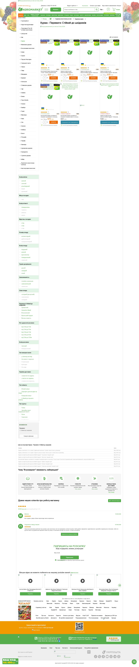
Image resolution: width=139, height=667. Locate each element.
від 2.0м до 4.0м (26, 332)
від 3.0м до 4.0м (26, 326)
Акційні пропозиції (24, 5)
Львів (95, 601)
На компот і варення (27, 359)
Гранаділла (24, 152)
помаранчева (25, 207)
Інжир (77, 12)
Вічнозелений (25, 313)
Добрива (112, 15)
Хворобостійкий (26, 310)
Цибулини (60, 15)
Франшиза (85, 5)
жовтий (23, 181)
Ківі (22, 37)
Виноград (54, 15)
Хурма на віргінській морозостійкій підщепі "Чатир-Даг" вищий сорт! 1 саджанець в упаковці (109, 116)
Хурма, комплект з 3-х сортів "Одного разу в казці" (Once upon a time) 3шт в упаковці (41, 452)
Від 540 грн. (117, 455)
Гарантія (58, 615)
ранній (23, 268)
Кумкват (23, 78)
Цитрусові (24, 33)
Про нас (43, 615)
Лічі (22, 122)
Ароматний (24, 307)
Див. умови (78, 489)
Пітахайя (23, 137)
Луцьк (116, 601)
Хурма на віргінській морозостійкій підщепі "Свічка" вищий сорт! (35, 464)
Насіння (43, 15)
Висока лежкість (26, 318)
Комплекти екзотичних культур (27, 163)
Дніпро (66, 601)
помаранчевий (25, 257)
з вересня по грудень (27, 375)
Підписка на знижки (96, 615)
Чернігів (95, 603)
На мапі (95, 639)
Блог (37, 615)
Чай (22, 89)
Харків (54, 601)
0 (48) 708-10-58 (42, 641)
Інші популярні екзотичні (28, 168)
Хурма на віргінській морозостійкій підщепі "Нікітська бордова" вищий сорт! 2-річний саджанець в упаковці (89, 72)
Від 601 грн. (117, 459)
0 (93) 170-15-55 (52, 639)
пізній (23, 273)
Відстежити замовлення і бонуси (111, 5)
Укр (101, 9)
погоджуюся (61, 560)
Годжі (22, 111)
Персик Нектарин (26, 59)
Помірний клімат (26, 395)
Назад (44, 19)
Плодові (66, 15)
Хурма (23, 41)
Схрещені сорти (26, 63)
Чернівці (114, 607)
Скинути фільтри (28, 436)
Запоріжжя (74, 601)
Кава (22, 118)
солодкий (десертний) (27, 294)
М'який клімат (25, 389)
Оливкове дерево (26, 85)
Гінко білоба (24, 100)
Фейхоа (23, 130)
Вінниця (101, 601)
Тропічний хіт (25, 21)
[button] (46, 65)
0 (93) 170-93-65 (51, 5)
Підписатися (69, 557)
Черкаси (81, 601)
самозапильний (26, 284)
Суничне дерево (26, 155)
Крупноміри (100, 15)
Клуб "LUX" (86, 615)
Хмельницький (86, 603)
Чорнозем (24, 417)
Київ (47, 601)
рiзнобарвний (25, 186)
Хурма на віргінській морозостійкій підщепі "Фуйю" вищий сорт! (35, 461)
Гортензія (73, 12)
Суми (77, 603)
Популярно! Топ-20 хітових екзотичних (26, 29)
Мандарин (24, 74)
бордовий (24, 249)
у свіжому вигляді (26, 356)
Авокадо (23, 144)
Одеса (60, 601)
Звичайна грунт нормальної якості (24, 411)
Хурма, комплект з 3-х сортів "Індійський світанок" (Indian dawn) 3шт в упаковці (39, 450)
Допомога (54, 618)
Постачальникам (93, 618)
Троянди (48, 15)
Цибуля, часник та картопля (35, 15)
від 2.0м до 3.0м (26, 329)
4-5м (22, 223)
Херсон (88, 601)
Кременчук (63, 610)
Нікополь (57, 603)
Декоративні (88, 15)
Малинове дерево (26, 44)
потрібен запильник (27, 281)
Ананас (23, 104)
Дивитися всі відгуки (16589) (69, 534)
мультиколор (25, 254)
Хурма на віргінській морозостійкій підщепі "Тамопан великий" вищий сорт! (38, 466)
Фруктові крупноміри (27, 24)
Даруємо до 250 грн (111, 615)
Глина (23, 407)
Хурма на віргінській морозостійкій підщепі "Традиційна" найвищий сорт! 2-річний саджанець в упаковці (69, 72)
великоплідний (25, 236)
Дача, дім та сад (117, 15)
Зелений (24, 346)
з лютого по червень (27, 378)
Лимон (23, 67)
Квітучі (82, 15)
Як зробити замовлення (91, 648)
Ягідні (71, 15)
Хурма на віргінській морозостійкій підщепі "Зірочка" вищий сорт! (35, 457)
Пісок (23, 414)
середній (24, 270)
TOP (28, 15)
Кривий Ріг (109, 601)
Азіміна (23, 93)
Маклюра (24, 115)
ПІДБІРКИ (21, 15)
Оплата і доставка (95, 5)
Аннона (23, 126)
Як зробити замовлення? (66, 618)
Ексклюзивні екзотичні (27, 48)
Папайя (23, 141)
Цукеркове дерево (26, 148)
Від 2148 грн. (117, 450)
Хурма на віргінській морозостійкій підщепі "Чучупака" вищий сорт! (36, 455)
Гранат (23, 56)
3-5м (22, 225)
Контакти (51, 615)
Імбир (22, 159)
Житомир (102, 603)
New (25, 15)
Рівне (71, 603)
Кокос (23, 133)
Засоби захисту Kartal (42, 618)
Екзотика (76, 15)
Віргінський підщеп (27, 315)
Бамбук (23, 107)
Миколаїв (49, 603)
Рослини (106, 15)
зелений (23, 183)
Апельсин (24, 81)
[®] (30, 11)
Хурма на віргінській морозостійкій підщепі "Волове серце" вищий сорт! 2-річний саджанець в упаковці (108, 72)
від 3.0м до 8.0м (26, 334)
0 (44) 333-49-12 (42, 639)
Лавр (22, 70)
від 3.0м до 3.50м (26, 337)
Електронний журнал (76, 648)
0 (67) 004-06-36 (53, 641)
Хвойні (94, 15)
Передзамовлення (81, 618)
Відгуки (78, 615)
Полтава (64, 603)
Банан (23, 96)
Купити (53, 78)
